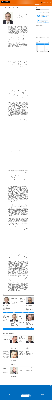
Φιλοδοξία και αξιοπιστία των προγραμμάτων (43, 22)
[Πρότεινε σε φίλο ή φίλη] (33, 11)
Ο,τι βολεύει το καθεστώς (21, 298)
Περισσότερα (6, 312)
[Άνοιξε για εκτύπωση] (31, 11)
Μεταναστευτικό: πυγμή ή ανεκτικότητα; (14, 344)
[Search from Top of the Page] (40, 4)
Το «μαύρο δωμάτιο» (22, 367)
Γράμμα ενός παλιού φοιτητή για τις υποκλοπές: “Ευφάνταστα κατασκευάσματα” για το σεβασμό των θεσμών (22, 317)
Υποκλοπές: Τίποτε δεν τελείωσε (14, 323)
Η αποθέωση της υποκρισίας (28, 323)
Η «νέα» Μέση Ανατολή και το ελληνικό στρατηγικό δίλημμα (43, 17)
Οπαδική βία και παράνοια (21, 337)
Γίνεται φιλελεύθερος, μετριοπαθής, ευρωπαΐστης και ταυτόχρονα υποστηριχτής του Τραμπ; (43, 15)
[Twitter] (10, 394)
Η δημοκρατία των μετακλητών (29, 352)
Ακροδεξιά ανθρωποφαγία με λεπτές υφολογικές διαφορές (13, 360)
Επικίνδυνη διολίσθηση (14, 375)
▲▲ (50, 385)
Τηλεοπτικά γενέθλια (29, 367)
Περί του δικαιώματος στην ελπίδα (6, 305)
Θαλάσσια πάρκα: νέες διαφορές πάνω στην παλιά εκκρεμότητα (43, 12)
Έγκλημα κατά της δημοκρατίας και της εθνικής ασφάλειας (6, 316)
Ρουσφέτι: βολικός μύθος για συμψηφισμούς (5, 368)
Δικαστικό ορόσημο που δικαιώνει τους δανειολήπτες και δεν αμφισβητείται (14, 299)
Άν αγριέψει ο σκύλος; (6, 336)
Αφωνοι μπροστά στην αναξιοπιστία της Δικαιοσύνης (29, 306)
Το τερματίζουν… (43, 10)
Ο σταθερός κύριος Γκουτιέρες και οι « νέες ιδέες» (42, 21)
